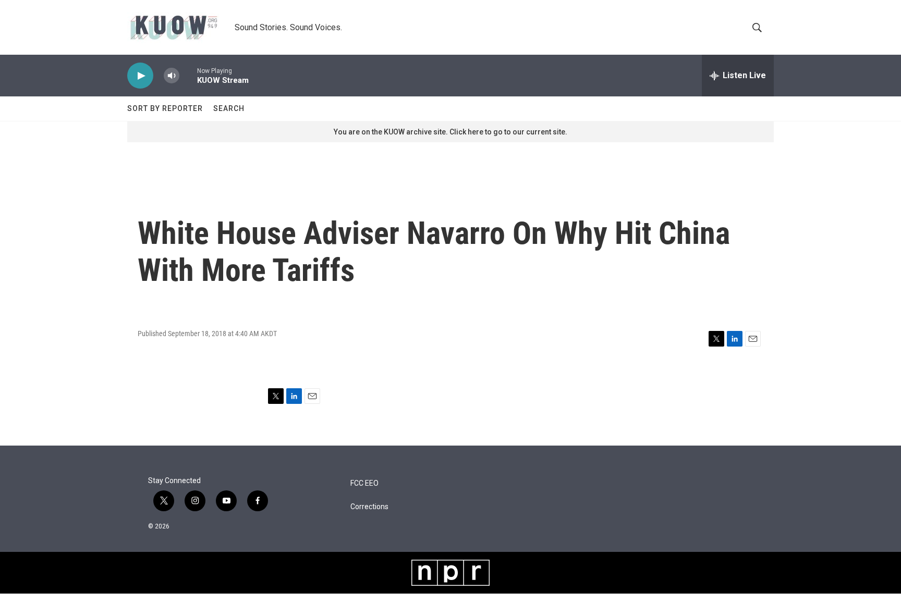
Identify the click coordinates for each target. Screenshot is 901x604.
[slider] (188, 75)
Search (229, 108)
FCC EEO (364, 483)
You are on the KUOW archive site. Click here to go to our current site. (450, 132)
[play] (140, 76)
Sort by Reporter (165, 108)
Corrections (369, 507)
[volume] (171, 76)
